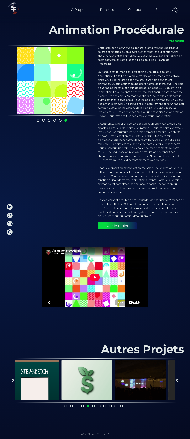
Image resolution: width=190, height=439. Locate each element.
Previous (12, 380)
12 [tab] (127, 406)
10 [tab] (115, 406)
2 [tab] (43, 120)
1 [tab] (38, 120)
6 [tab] (65, 120)
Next (177, 380)
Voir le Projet (117, 226)
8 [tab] (104, 406)
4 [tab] (54, 120)
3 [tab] (49, 120)
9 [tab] (110, 406)
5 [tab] (60, 120)
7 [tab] (99, 406)
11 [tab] (121, 406)
